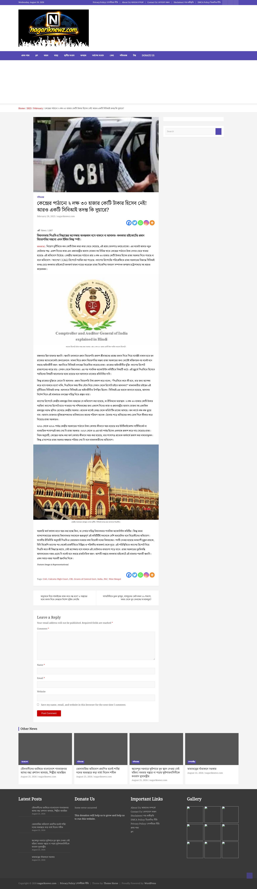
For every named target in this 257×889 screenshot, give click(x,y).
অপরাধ (83, 55)
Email (41, 678)
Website (41, 692)
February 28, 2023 (46, 216)
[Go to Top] (250, 876)
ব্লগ (36, 55)
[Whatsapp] (140, 222)
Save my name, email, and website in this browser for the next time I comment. (83, 705)
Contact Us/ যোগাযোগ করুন (158, 2)
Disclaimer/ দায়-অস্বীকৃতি (184, 2)
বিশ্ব (134, 55)
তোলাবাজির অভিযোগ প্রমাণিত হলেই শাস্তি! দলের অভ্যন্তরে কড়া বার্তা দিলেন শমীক (98, 771)
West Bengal (115, 579)
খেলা (112, 55)
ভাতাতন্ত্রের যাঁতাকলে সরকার (201, 769)
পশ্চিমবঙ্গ (123, 55)
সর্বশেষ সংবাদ (98, 55)
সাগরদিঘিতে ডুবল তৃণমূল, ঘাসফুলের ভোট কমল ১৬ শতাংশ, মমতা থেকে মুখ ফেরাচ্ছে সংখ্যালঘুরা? (127, 598)
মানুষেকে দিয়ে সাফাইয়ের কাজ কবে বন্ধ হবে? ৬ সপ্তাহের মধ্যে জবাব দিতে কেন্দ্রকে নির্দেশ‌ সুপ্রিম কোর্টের (64, 598)
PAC (106, 579)
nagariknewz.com (66, 216)
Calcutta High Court (58, 579)
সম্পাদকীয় (191, 761)
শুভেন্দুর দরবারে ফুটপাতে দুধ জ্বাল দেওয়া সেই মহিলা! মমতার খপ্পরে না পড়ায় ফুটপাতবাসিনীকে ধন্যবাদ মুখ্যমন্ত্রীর (156, 773)
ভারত (46, 55)
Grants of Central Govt (85, 579)
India (100, 579)
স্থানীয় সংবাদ (69, 55)
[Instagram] (146, 222)
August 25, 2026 (29, 776)
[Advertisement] (128, 82)
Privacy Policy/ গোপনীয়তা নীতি (105, 2)
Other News (29, 729)
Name (41, 665)
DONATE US (148, 55)
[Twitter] (134, 222)
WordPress (150, 883)
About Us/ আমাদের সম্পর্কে (132, 2)
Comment (43, 629)
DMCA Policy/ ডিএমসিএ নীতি (209, 2)
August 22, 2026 (195, 773)
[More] (152, 222)
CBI (71, 579)
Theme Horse (111, 883)
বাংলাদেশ (25, 761)
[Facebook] (128, 222)
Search (218, 131)
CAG (45, 579)
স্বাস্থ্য (56, 55)
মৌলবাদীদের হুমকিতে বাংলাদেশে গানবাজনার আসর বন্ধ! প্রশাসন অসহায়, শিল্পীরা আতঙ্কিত (44, 771)
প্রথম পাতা (25, 55)
